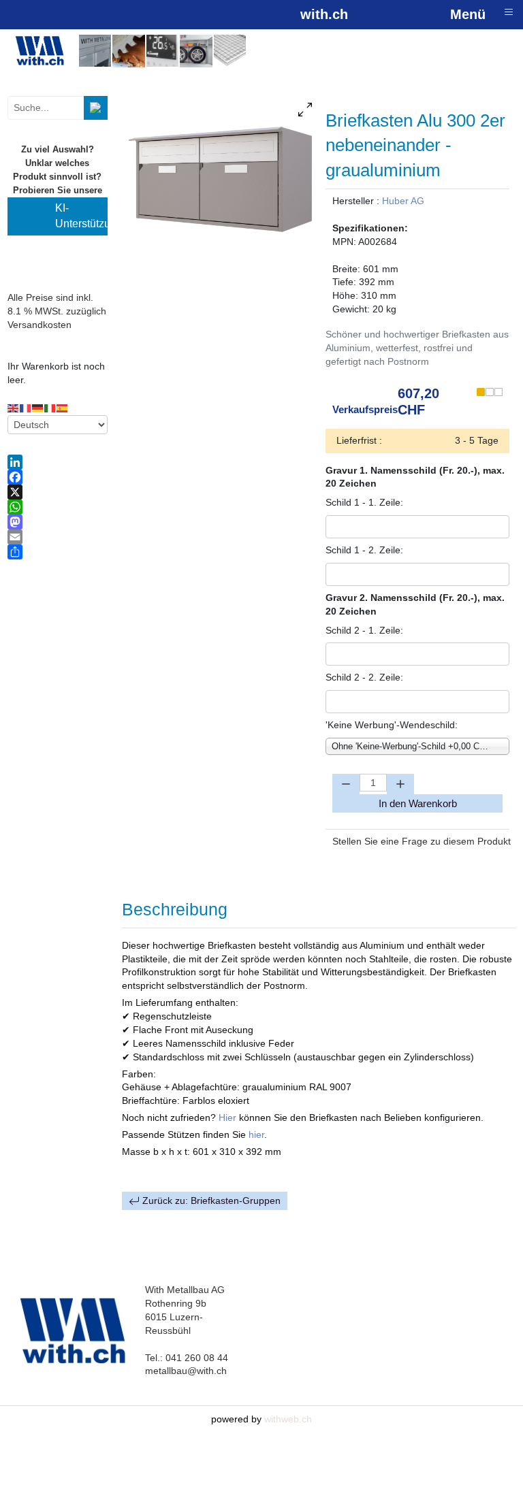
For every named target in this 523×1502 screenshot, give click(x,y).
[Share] (57, 551)
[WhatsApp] (57, 507)
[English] (13, 407)
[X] (57, 492)
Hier (229, 1117)
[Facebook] (57, 477)
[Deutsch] (38, 407)
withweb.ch (288, 1419)
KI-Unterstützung (81, 215)
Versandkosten (39, 324)
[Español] (63, 407)
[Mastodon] (57, 522)
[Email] (57, 536)
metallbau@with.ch (186, 1370)
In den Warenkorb (418, 803)
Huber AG (403, 200)
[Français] (26, 407)
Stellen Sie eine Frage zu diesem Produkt (421, 841)
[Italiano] (50, 407)
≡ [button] (508, 12)
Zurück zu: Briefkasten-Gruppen (210, 1200)
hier (256, 1134)
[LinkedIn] (57, 462)
